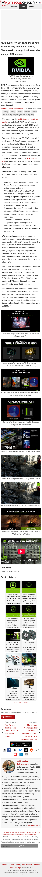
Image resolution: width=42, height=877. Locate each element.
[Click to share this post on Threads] (15, 750)
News (23, 6)
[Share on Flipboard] (15, 754)
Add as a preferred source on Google (23, 744)
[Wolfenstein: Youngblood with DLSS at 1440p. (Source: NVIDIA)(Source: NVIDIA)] (21, 519)
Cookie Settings (15, 867)
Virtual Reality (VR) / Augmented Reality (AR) (18, 114)
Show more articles (21, 703)
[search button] (34, 2)
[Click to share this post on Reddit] (32, 750)
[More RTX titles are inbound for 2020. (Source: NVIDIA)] (20, 439)
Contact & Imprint (7, 864)
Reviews (13, 6)
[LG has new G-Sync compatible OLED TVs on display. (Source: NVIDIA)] (20, 321)
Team (18, 864)
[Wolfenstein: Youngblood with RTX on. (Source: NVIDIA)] (21, 466)
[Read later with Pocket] (37, 750)
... (39, 6)
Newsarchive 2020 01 (31, 834)
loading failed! (5, 846)
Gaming (12, 111)
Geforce (19, 111)
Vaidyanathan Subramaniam (12, 108)
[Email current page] (27, 754)
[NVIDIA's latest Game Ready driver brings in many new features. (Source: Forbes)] (21, 66)
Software (27, 111)
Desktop (5, 111)
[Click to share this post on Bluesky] (20, 750)
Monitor (34, 111)
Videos (31, 6)
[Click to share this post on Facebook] (9, 750)
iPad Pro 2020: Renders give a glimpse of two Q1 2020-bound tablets (11, 731)
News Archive (19, 834)
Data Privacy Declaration (30, 864)
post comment (8, 716)
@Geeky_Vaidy (34, 825)
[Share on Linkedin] (21, 754)
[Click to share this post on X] (26, 750)
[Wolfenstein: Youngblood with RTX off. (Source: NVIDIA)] (20, 493)
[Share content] (4, 750)
